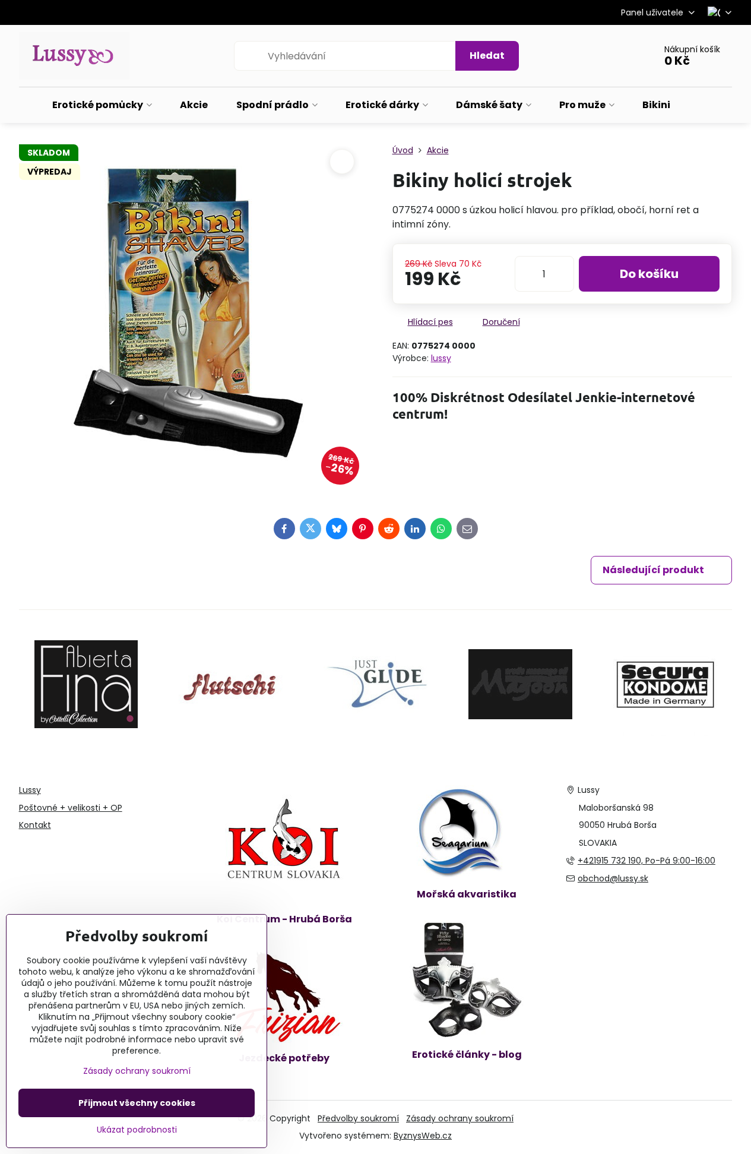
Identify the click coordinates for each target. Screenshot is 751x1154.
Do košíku (649, 273)
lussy (441, 358)
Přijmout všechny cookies (136, 1103)
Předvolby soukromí (358, 1118)
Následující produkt (653, 570)
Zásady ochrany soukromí (460, 1118)
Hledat (487, 55)
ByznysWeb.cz (423, 1136)
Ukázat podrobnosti (137, 1130)
